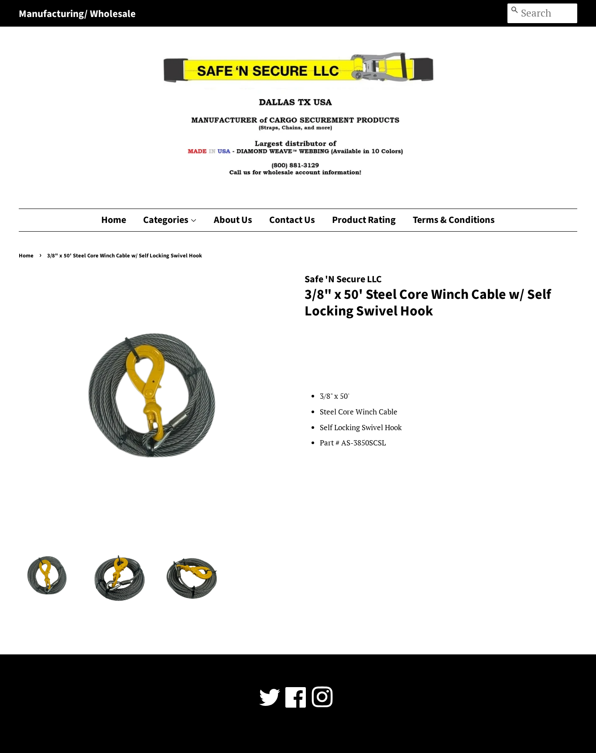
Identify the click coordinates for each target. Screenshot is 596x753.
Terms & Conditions (454, 220)
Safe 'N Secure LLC (295, 734)
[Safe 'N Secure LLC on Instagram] (322, 703)
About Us (233, 220)
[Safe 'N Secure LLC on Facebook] (296, 703)
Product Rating (364, 220)
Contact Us (292, 220)
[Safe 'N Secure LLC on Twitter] (270, 703)
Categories (166, 220)
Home (113, 220)
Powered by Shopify (349, 734)
